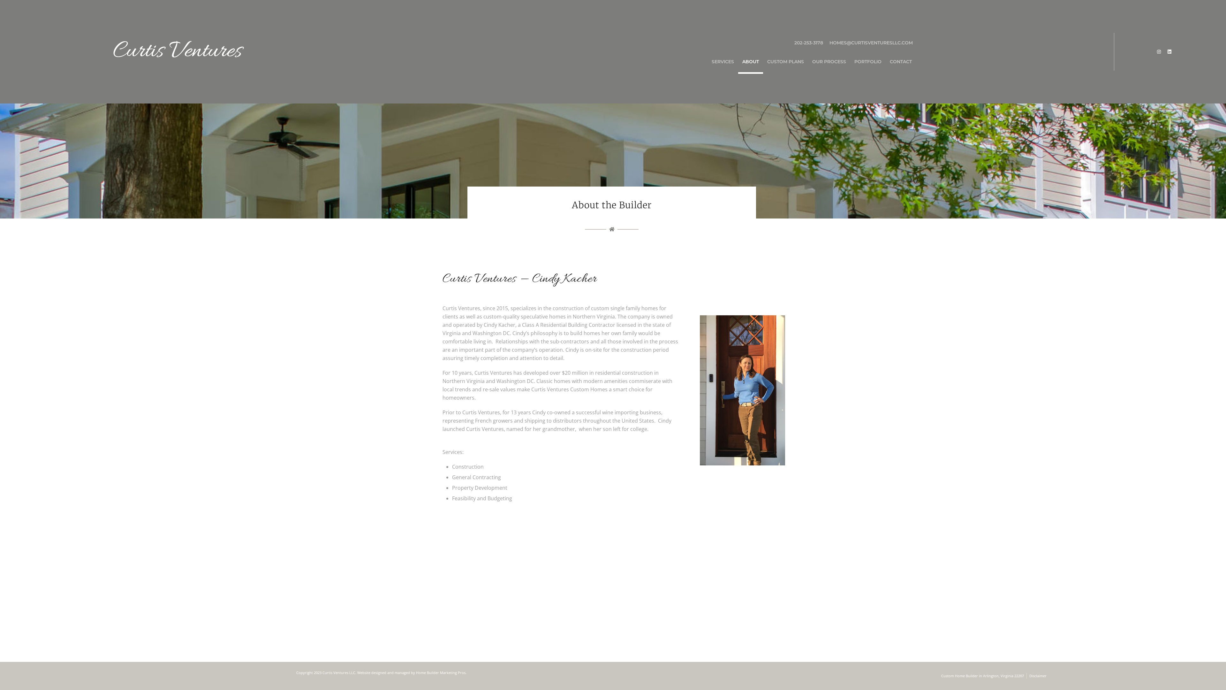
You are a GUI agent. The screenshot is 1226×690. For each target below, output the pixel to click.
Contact (901, 62)
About (750, 62)
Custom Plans (785, 62)
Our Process (829, 62)
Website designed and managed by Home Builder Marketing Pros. (411, 672)
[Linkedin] (1169, 51)
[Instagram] (1158, 51)
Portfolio (868, 62)
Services (723, 62)
